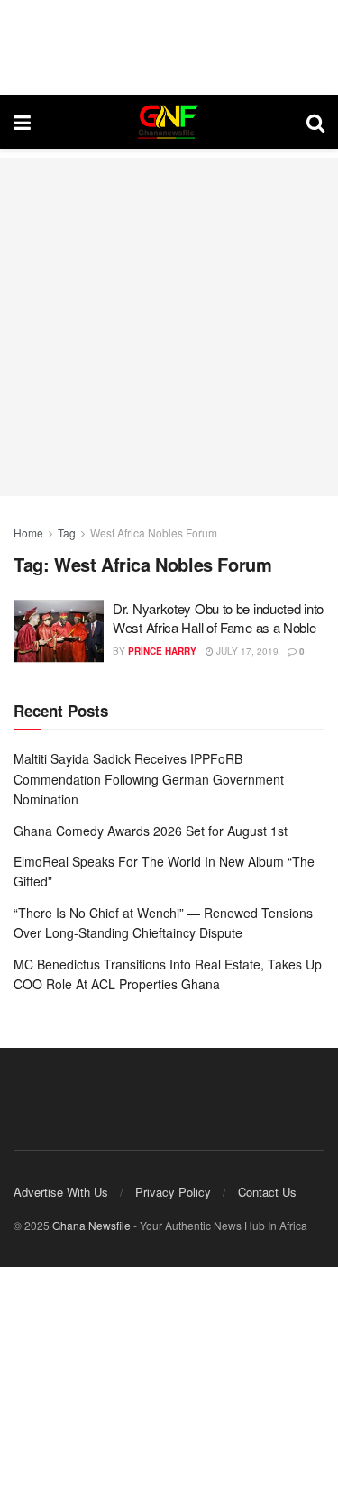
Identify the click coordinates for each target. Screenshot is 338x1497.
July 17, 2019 (246, 651)
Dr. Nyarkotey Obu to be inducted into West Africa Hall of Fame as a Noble (218, 618)
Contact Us (267, 1191)
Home (28, 532)
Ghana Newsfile (91, 1225)
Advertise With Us (61, 1191)
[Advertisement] (169, 327)
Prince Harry (162, 651)
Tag (67, 532)
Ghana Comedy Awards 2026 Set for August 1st (151, 831)
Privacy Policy (173, 1191)
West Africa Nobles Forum (153, 532)
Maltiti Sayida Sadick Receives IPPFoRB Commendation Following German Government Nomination (149, 778)
